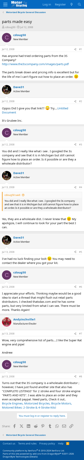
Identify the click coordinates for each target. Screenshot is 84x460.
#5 (80, 252)
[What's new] (71, 4)
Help (60, 443)
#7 (80, 333)
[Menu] (5, 4)
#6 (80, 286)
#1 (80, 49)
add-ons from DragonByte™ (47, 453)
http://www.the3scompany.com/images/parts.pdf (35, 64)
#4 (80, 187)
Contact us (9, 443)
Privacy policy (47, 443)
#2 (80, 101)
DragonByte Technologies (16, 456)
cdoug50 (10, 27)
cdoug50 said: (12, 195)
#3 (80, 144)
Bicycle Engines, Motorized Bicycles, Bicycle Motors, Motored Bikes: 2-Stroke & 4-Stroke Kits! (37, 405)
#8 (80, 376)
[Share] (75, 49)
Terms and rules (27, 443)
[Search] (79, 4)
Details (33, 456)
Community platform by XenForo (34, 450)
